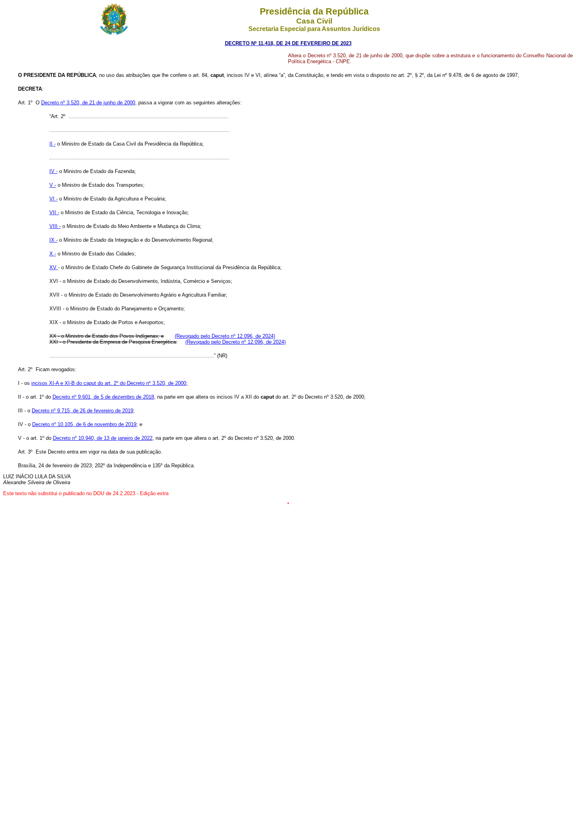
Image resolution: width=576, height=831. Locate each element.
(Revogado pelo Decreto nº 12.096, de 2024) (225, 336)
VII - (54, 212)
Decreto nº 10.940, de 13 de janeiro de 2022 (102, 438)
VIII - (55, 226)
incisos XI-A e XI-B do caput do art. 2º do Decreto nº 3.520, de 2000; (109, 383)
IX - (53, 240)
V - (52, 185)
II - (52, 144)
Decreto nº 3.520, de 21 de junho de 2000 (88, 103)
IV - (53, 171)
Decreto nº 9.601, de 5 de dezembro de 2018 (103, 397)
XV (53, 267)
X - (52, 254)
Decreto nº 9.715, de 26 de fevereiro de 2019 (82, 411)
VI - (53, 199)
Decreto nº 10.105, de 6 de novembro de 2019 (84, 424)
